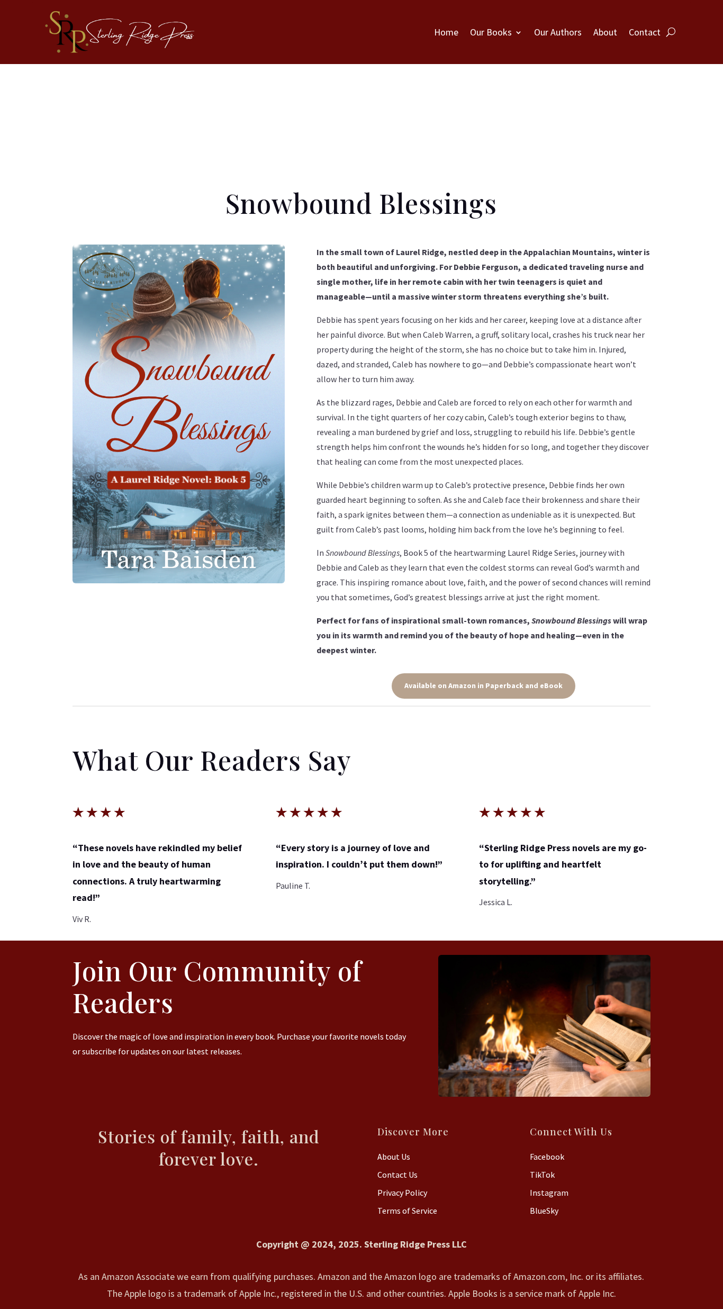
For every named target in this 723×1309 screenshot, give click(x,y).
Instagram (549, 1192)
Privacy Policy (402, 1192)
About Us (393, 1156)
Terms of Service (407, 1210)
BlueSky (544, 1210)
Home (446, 32)
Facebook (547, 1156)
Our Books (491, 32)
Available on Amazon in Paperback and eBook (483, 685)
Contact (645, 32)
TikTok (542, 1174)
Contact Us (397, 1174)
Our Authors (558, 32)
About (605, 32)
